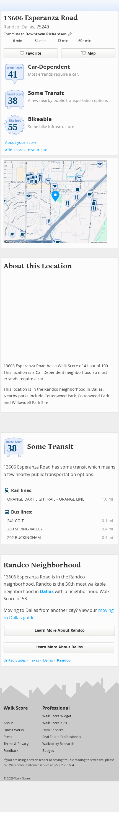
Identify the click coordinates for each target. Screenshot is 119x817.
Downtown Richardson (46, 34)
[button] (55, 196)
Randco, (12, 27)
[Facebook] (15, 716)
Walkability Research (58, 744)
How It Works (14, 730)
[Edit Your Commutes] (70, 33)
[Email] (24, 716)
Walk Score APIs (54, 723)
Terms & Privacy (16, 744)
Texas (34, 660)
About (8, 723)
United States (15, 660)
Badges (48, 751)
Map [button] (91, 53)
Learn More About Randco (60, 630)
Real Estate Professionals (61, 737)
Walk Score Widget (56, 716)
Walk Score (16, 708)
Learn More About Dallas (59, 647)
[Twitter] (7, 716)
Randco (64, 660)
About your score (21, 142)
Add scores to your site (26, 150)
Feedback (11, 751)
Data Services (53, 730)
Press (8, 737)
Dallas (28, 27)
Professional (56, 708)
